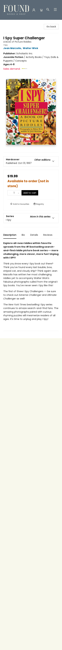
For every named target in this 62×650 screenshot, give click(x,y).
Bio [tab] (23, 235)
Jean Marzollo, (12, 48)
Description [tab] (9, 235)
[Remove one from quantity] (10, 193)
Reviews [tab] (47, 235)
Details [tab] (34, 235)
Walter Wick (30, 48)
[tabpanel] (31, 286)
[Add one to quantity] (18, 193)
